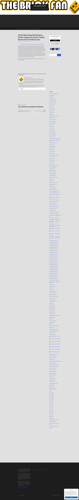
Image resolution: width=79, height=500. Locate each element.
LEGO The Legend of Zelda (53, 364)
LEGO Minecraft (51, 210)
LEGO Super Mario (51, 357)
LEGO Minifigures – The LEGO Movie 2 (54, 230)
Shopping (50, 418)
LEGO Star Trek (51, 332)
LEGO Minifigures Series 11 (53, 242)
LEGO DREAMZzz (51, 146)
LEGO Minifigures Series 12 (53, 243)
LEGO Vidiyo (51, 376)
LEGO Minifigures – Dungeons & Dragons (55, 215)
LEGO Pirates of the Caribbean (53, 315)
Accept (71, 497)
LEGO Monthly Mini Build (52, 296)
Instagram (44, 73)
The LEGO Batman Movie (52, 419)
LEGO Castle (51, 126)
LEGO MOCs (51, 289)
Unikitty (50, 427)
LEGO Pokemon (51, 317)
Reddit (23, 74)
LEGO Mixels (51, 287)
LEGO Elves (50, 153)
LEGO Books (51, 112)
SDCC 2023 (50, 411)
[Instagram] (21, 88)
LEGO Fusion (51, 163)
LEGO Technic (51, 359)
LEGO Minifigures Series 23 (53, 262)
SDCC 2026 (50, 416)
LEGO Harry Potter (32, 106)
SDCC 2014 (50, 395)
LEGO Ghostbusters (52, 170)
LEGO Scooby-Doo (52, 320)
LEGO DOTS (51, 144)
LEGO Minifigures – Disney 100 (53, 213)
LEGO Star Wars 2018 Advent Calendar (54, 351)
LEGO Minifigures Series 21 (53, 259)
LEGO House (51, 179)
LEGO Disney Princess (52, 142)
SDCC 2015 (50, 397)
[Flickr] (22, 88)
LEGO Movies (51, 298)
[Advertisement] (39, 21)
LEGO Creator (51, 131)
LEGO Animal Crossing (52, 100)
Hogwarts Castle (24, 106)
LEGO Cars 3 (51, 124)
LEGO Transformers (52, 371)
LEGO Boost (51, 114)
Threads (20, 74)
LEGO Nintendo (51, 306)
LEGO (28, 106)
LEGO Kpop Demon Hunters (53, 199)
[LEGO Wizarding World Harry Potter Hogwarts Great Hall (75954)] (32, 44)
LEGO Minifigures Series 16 (53, 250)
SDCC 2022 (50, 409)
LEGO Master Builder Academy (53, 206)
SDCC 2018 (50, 402)
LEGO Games (51, 168)
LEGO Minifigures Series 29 (53, 273)
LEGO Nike (50, 303)
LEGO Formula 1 (51, 158)
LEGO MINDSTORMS (52, 208)
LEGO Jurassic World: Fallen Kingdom (54, 194)
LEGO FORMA (51, 156)
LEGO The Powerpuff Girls (53, 366)
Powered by (53, 43)
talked (31, 46)
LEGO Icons (51, 180)
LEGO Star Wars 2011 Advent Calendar (54, 336)
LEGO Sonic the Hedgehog (53, 325)
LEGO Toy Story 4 (51, 369)
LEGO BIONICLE (51, 109)
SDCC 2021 (50, 407)
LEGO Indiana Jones (52, 184)
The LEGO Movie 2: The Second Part (54, 423)
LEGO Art (50, 105)
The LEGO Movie (51, 421)
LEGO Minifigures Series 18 (53, 254)
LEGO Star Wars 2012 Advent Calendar (54, 338)
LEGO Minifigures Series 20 (53, 257)
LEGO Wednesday (51, 380)
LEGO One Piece (51, 308)
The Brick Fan (39, 6)
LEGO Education (51, 151)
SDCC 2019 (50, 404)
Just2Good (34, 49)
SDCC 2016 (50, 399)
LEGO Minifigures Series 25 (53, 266)
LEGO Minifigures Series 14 (53, 247)
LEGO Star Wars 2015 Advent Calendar (54, 346)
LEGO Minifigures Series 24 (53, 264)
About (23, 28)
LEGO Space (51, 327)
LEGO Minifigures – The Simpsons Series (55, 237)
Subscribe (55, 40)
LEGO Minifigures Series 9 (53, 278)
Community (51, 95)
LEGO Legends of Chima (52, 201)
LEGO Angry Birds (51, 98)
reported (19, 56)
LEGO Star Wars (51, 334)
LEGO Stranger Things (52, 354)
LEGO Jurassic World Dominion (53, 191)
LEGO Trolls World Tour (52, 373)
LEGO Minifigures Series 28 (53, 271)
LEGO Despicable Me (52, 133)
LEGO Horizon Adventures (53, 177)
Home (19, 28)
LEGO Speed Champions (52, 329)
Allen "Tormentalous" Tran (28, 41)
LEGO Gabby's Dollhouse (52, 165)
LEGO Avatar (51, 107)
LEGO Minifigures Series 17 (53, 252)
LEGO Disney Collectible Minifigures (54, 138)
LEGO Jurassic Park (52, 187)
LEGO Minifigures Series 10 (53, 240)
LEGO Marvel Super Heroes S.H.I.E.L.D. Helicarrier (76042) (30, 51)
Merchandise (37, 28)
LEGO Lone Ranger (52, 203)
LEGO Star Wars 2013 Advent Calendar (54, 341)
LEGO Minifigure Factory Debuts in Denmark (40, 111)
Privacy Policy (40, 469)
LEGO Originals (51, 310)
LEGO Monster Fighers (52, 294)
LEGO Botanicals (51, 117)
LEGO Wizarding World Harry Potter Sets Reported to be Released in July (24, 111)
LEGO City (50, 128)
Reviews (32, 28)
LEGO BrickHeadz (51, 121)
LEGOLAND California (52, 388)
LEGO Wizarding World (40, 106)
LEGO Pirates (51, 313)
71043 (19, 106)
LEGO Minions (51, 284)
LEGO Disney (51, 136)
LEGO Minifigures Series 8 (53, 276)
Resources (27, 28)
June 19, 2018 (20, 41)
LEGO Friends (51, 161)
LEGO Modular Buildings (52, 291)
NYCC (50, 390)
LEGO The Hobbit (51, 362)
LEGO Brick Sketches (52, 119)
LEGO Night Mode (51, 301)
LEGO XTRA (51, 385)
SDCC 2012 (50, 392)
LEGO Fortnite (51, 160)
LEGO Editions (51, 149)
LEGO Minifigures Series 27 (53, 269)
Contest (50, 97)
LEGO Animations (51, 102)
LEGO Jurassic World (52, 189)
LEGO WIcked (51, 381)
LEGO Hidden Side (51, 175)
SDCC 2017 (50, 400)
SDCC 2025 (50, 414)
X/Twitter (40, 73)
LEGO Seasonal (51, 322)
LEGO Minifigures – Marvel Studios (54, 219)
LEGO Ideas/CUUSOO (52, 182)
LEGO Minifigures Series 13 (53, 245)
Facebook (36, 73)
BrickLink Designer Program (53, 93)
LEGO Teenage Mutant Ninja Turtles (54, 361)
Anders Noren (56, 495)
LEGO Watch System (52, 378)
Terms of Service (35, 469)
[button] (77, 489)
